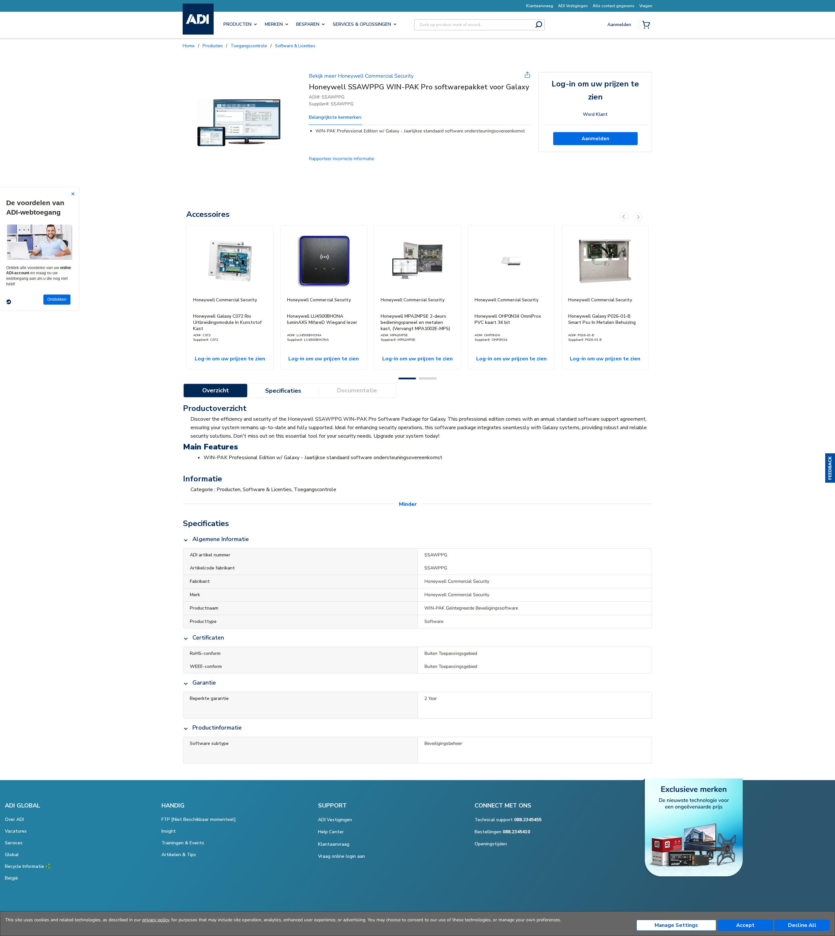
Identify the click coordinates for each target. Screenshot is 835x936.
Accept (745, 925)
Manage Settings (676, 925)
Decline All (802, 925)
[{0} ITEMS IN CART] (647, 25)
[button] (830, 468)
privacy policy (155, 920)
